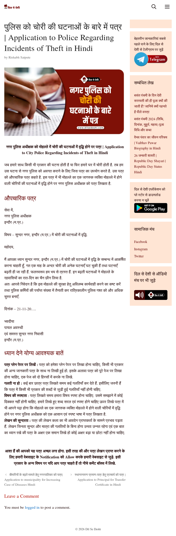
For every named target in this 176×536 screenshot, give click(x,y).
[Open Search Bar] (154, 6)
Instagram (140, 249)
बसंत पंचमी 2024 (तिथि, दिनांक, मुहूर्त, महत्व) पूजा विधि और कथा (149, 124)
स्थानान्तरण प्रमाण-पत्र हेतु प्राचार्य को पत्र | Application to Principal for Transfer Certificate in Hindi (100, 479)
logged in (32, 507)
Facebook (140, 241)
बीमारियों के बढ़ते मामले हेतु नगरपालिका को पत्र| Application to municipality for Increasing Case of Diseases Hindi (33, 479)
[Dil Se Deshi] (12, 6)
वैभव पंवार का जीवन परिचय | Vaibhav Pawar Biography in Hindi (150, 142)
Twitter (139, 256)
